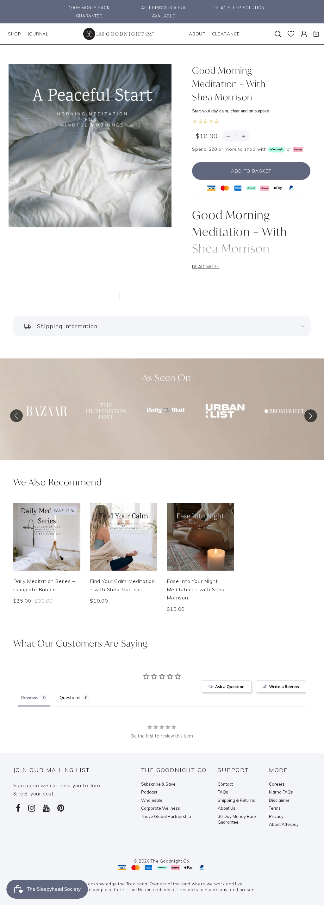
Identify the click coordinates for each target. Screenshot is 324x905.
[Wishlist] (291, 34)
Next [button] (309, 414)
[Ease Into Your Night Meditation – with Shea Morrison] (200, 537)
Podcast (149, 791)
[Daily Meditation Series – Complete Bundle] (47, 537)
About (197, 34)
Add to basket (251, 171)
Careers (277, 784)
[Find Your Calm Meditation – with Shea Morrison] (123, 537)
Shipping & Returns (236, 800)
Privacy (276, 816)
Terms (275, 808)
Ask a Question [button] (230, 686)
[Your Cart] (316, 34)
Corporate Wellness (160, 808)
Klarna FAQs (281, 791)
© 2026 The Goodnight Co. (162, 861)
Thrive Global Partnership (166, 816)
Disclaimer (279, 800)
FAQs (223, 791)
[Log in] (304, 34)
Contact (225, 784)
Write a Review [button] (284, 686)
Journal (38, 34)
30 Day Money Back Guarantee (237, 819)
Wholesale (151, 800)
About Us (226, 808)
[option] (87, 11)
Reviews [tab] (29, 697)
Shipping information (67, 326)
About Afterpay (284, 824)
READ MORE (205, 266)
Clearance (226, 34)
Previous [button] (11, 414)
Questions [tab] (69, 697)
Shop (14, 34)
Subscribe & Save (158, 784)
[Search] (278, 34)
